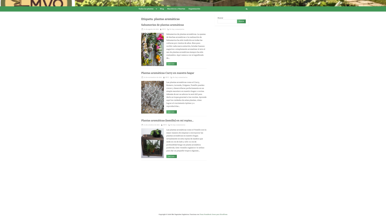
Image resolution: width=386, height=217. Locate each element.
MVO (164, 29)
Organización (194, 9)
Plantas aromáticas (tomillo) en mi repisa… (167, 120)
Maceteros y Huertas (176, 9)
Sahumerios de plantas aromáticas (162, 25)
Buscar (220, 18)
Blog (162, 9)
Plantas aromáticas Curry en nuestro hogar (167, 73)
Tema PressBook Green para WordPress (213, 214)
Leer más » (172, 64)
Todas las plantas (146, 9)
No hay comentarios (176, 29)
